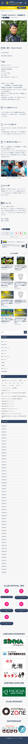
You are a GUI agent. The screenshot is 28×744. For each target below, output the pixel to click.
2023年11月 (4, 479)
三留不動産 (14, 387)
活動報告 (5, 371)
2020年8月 (4, 572)
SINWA (20, 380)
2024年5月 (4, 467)
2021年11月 (4, 548)
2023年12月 (4, 476)
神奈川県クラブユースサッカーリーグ (10, 408)
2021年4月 (4, 569)
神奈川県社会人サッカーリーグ (8, 411)
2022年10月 (4, 515)
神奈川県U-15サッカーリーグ (8, 403)
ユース (4, 353)
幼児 (4, 362)
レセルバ (5, 350)
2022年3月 (4, 536)
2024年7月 (4, 461)
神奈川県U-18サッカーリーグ (8, 406)
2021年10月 (4, 551)
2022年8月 (4, 521)
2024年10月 (4, 452)
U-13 (18, 383)
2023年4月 (4, 500)
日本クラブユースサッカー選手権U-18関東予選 (12, 398)
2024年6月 (4, 464)
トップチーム (6, 347)
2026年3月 (4, 438)
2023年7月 (4, 491)
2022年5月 (4, 530)
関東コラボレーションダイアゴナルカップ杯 (11, 413)
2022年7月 (4, 524)
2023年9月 (4, 485)
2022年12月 (4, 509)
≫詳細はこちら (21, 7)
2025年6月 (4, 443)
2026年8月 (4, 426)
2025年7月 (4, 441)
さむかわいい (4, 385)
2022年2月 (4, 539)
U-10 (6, 383)
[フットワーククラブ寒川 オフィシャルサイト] (14, 3)
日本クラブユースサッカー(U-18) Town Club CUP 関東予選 (14, 393)
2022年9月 (4, 518)
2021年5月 (4, 566)
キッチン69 (11, 385)
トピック (7, 17)
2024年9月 (4, 455)
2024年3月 (4, 470)
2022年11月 (4, 512)
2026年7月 (4, 429)
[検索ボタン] (25, 3)
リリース (5, 341)
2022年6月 (4, 527)
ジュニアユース (6, 356)
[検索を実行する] (25, 332)
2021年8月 (4, 557)
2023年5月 (4, 497)
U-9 (2, 383)
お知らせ (5, 344)
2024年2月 (4, 473)
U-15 (22, 383)
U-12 (14, 383)
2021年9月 (4, 554)
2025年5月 (4, 447)
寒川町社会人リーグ (6, 390)
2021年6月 (4, 563)
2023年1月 (4, 506)
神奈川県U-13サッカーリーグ (8, 401)
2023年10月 (4, 482)
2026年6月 (4, 432)
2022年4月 (4, 533)
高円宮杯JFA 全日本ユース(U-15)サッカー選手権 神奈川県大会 (14, 417)
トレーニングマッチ (6, 387)
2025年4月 (4, 449)
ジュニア (5, 359)
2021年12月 (4, 545)
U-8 (24, 380)
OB (3, 17)
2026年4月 (4, 435)
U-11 (10, 383)
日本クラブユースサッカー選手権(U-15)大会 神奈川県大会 (14, 396)
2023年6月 (4, 494)
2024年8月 (4, 458)
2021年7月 (4, 560)
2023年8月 (4, 488)
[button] (3, 233)
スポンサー (18, 385)
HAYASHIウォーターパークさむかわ (9, 380)
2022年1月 (4, 542)
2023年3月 (4, 503)
